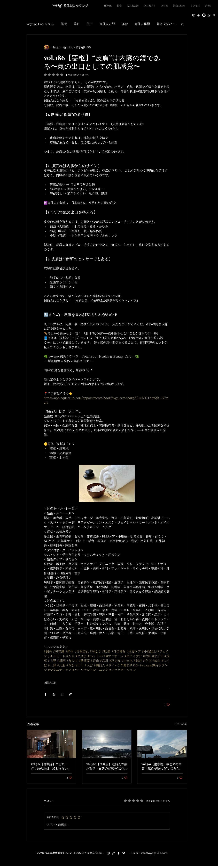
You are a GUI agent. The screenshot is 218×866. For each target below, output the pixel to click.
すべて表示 (181, 723)
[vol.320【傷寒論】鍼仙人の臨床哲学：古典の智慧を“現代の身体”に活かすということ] (106, 744)
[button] (182, 24)
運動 (125, 23)
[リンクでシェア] (70, 694)
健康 (64, 23)
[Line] (204, 15)
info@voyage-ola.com (154, 853)
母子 (90, 23)
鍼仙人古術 (107, 23)
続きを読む (164, 23)
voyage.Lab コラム (40, 23)
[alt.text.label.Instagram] (193, 15)
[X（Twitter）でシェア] (53, 694)
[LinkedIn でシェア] (62, 694)
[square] (209, 15)
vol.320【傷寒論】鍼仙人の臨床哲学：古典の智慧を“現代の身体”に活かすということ (106, 766)
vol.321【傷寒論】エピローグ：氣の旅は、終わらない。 (51, 766)
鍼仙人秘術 (142, 23)
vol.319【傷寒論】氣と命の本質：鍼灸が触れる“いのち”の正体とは (162, 766)
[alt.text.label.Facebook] (118, 853)
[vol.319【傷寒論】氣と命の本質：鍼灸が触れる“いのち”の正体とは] (162, 744)
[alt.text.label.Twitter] (214, 15)
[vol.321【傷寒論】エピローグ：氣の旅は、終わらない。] (51, 744)
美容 (77, 23)
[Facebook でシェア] (45, 694)
